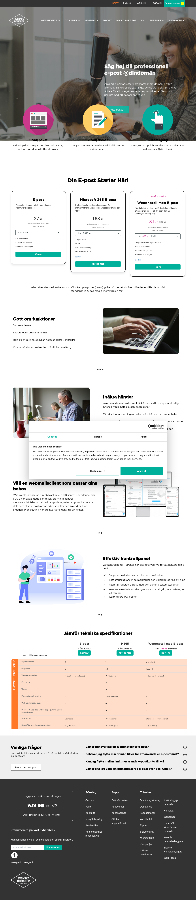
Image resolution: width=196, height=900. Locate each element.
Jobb (88, 806)
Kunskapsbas (118, 813)
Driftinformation (119, 800)
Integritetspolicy (93, 819)
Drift (115, 3)
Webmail (142, 3)
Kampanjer (146, 844)
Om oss (89, 800)
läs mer (78, 256)
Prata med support (26, 767)
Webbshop (169, 817)
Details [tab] (98, 436)
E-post (107, 20)
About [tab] (144, 436)
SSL (143, 20)
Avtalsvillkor (92, 825)
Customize (96, 471)
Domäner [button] (71, 20)
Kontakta (90, 813)
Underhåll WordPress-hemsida (170, 827)
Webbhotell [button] (49, 20)
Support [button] (155, 20)
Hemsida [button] (90, 20)
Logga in (156, 3)
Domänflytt (146, 806)
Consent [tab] (52, 436)
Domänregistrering (150, 800)
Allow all (141, 471)
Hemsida (168, 810)
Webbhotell (146, 819)
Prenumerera (53, 847)
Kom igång (98, 264)
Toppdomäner (147, 813)
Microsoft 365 (126, 20)
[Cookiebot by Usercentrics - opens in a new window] (150, 426)
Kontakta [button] (175, 20)
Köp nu (38, 254)
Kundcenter (117, 806)
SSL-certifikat (147, 831)
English (127, 3)
